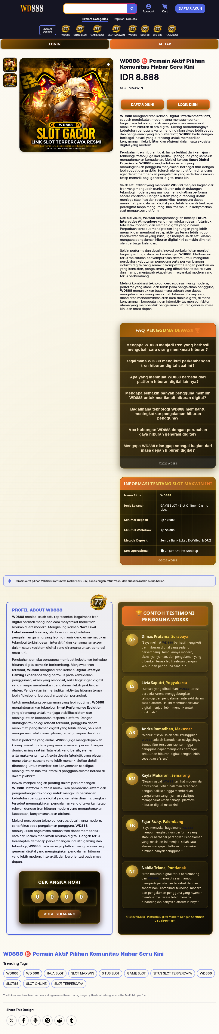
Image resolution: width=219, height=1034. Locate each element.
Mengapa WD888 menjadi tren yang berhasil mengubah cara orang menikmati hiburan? (167, 347)
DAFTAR (164, 44)
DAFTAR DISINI (142, 104)
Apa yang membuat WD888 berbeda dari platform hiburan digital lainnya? (168, 379)
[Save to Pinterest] (47, 1020)
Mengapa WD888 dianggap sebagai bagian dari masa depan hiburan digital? (168, 448)
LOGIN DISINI (188, 104)
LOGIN (55, 44)
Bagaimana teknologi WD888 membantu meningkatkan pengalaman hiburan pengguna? (168, 413)
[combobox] (95, 8)
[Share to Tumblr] (71, 1020)
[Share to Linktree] (35, 1020)
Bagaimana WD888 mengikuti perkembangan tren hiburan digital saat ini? (168, 363)
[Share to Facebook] (23, 1020)
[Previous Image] (22, 105)
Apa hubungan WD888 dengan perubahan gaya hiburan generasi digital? (168, 432)
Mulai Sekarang (59, 914)
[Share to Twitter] (11, 1020)
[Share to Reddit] (59, 1020)
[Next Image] (109, 105)
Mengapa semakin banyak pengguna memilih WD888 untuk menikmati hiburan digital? (167, 395)
